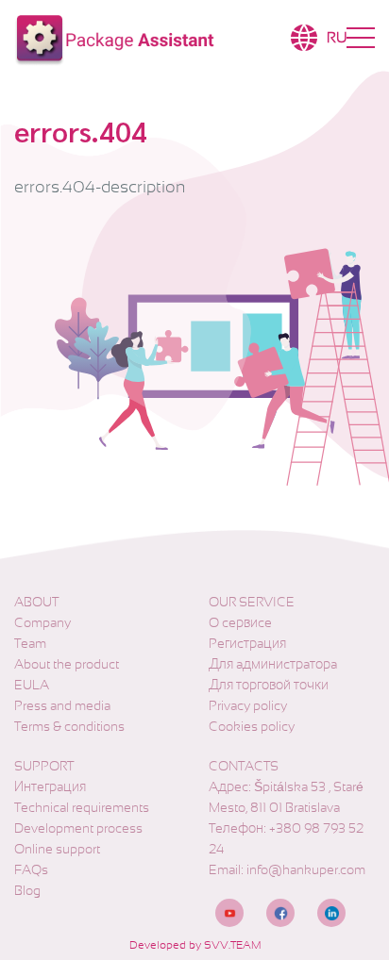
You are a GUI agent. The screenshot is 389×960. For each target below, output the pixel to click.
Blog (27, 890)
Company (42, 622)
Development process (78, 828)
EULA (31, 684)
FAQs (31, 869)
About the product (66, 663)
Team (30, 643)
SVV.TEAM (232, 945)
